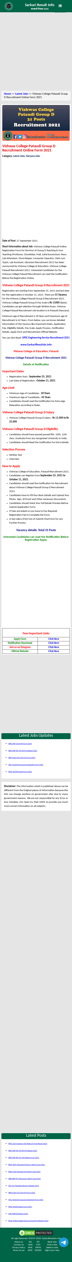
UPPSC (38, 1247)
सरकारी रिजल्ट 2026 (40, 9)
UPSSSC (38, 1250)
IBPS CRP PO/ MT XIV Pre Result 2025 (22, 751)
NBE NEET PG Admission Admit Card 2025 (24, 1179)
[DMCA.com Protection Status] (36, 1233)
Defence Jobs (52, 1247)
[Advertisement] (36, 52)
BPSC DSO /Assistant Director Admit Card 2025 (26, 1165)
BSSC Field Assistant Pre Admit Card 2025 (24, 1172)
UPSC (30, 1245)
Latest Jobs (21, 94)
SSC (30, 1242)
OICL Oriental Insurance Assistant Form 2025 (25, 765)
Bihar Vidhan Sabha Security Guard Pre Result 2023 (28, 1221)
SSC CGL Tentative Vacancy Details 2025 (23, 1186)
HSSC (30, 1247)
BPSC (30, 1250)
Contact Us (19, 1245)
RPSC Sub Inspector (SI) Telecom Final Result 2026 (27, 1144)
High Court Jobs (52, 1250)
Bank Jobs (52, 1242)
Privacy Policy (18, 1247)
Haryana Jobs (33, 156)
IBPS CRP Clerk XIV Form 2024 (20, 744)
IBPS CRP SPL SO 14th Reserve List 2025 (23, 1158)
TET (38, 1242)
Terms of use (18, 1250)
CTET (38, 1245)
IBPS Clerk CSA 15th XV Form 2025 (21, 758)
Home (7, 94)
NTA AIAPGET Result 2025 (18, 1214)
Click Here (53, 639)
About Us (19, 1242)
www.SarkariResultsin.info (36, 344)
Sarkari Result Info (39, 5)
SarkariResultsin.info (51, 1238)
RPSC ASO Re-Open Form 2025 (20, 772)
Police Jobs (52, 1245)
